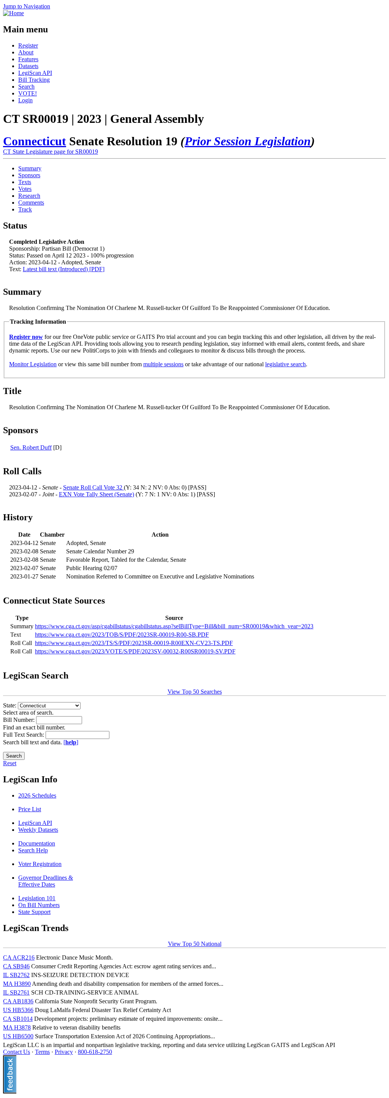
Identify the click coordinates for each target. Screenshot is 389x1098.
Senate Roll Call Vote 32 (93, 487)
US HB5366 (18, 1010)
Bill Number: (19, 720)
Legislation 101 (36, 898)
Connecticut (34, 141)
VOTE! (27, 93)
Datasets (28, 66)
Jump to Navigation (26, 6)
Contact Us (16, 1052)
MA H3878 (17, 1027)
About (25, 52)
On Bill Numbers (39, 905)
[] (70, 742)
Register (28, 45)
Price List (29, 809)
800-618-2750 (95, 1052)
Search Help (33, 850)
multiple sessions (163, 364)
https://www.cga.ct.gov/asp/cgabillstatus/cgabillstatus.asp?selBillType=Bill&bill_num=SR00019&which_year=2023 (174, 626)
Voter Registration (40, 864)
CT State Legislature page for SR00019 (50, 151)
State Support (34, 912)
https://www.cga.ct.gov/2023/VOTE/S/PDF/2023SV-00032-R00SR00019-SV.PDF (135, 651)
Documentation (36, 843)
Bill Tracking (34, 79)
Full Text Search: (24, 734)
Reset (9, 763)
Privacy (64, 1052)
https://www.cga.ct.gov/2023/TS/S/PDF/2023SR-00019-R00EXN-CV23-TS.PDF (134, 643)
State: (10, 705)
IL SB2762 (16, 975)
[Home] (13, 13)
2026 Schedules (37, 795)
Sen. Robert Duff (31, 447)
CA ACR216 (19, 957)
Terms (42, 1052)
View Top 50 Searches (195, 691)
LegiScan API (35, 73)
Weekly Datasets (38, 829)
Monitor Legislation (33, 364)
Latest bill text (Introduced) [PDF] (63, 269)
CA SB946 (16, 966)
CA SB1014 (18, 1018)
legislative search (285, 364)
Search (26, 86)
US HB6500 (18, 1036)
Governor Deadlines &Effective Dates (45, 881)
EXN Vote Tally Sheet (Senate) (96, 494)
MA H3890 (17, 983)
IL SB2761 (16, 992)
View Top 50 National (194, 944)
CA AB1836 (18, 1001)
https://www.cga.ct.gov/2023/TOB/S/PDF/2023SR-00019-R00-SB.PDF (122, 634)
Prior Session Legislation (248, 141)
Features (28, 59)
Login (25, 100)
